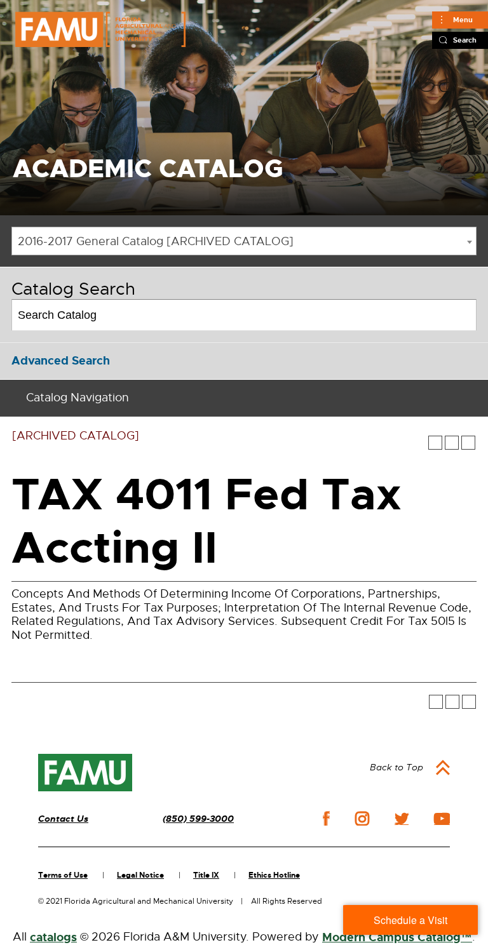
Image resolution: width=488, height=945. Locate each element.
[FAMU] (85, 773)
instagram (362, 819)
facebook (326, 818)
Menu (463, 19)
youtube (442, 818)
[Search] (462, 315)
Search (465, 40)
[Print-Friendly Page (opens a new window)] (452, 443)
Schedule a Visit (410, 920)
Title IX (206, 875)
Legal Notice (140, 875)
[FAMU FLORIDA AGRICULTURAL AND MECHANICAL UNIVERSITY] (100, 29)
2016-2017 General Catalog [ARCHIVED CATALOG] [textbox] (156, 241)
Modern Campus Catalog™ (397, 937)
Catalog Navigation (77, 398)
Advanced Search (60, 360)
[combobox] (244, 241)
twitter (402, 818)
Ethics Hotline (274, 875)
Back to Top (396, 767)
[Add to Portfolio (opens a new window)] (435, 443)
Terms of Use (63, 875)
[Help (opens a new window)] (468, 443)
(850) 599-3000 (198, 819)
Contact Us (63, 819)
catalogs (53, 937)
